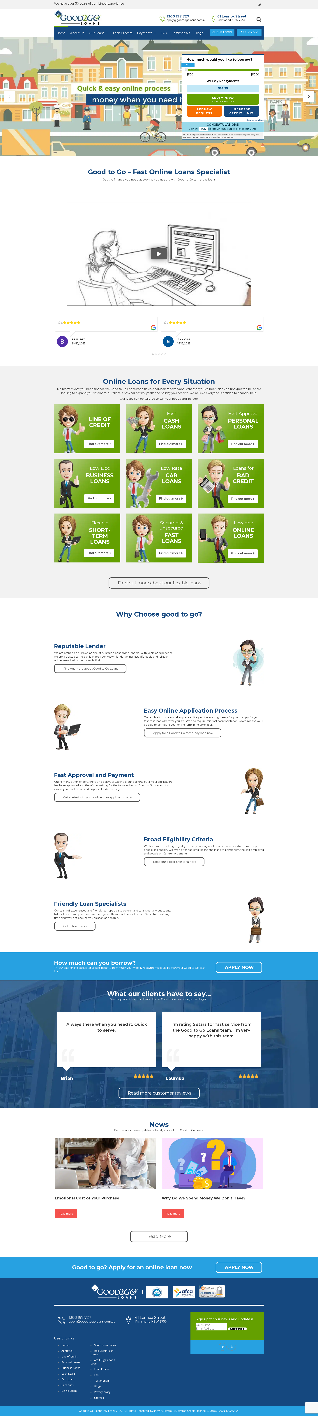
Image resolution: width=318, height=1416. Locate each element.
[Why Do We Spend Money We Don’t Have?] (212, 1163)
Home (61, 33)
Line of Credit (69, 1356)
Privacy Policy (102, 1392)
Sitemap (99, 1397)
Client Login (222, 32)
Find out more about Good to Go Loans (90, 668)
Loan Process (122, 33)
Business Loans (70, 1368)
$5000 (255, 74)
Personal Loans (70, 1362)
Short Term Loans (105, 1345)
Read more (66, 1213)
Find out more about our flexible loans (159, 582)
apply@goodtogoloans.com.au (186, 20)
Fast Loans (68, 1379)
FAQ (164, 33)
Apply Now (249, 32)
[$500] (186, 69)
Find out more (98, 444)
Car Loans (67, 1385)
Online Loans (69, 1390)
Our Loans (97, 33)
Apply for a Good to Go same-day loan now (183, 733)
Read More (159, 1236)
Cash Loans (68, 1373)
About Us (77, 33)
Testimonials (181, 33)
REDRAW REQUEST (204, 111)
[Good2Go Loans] (78, 17)
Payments (145, 33)
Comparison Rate (255, 120)
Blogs (199, 33)
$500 (190, 74)
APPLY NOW (223, 99)
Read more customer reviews (159, 1093)
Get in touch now (75, 926)
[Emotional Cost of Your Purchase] (105, 1163)
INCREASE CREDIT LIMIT (241, 111)
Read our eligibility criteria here (174, 861)
